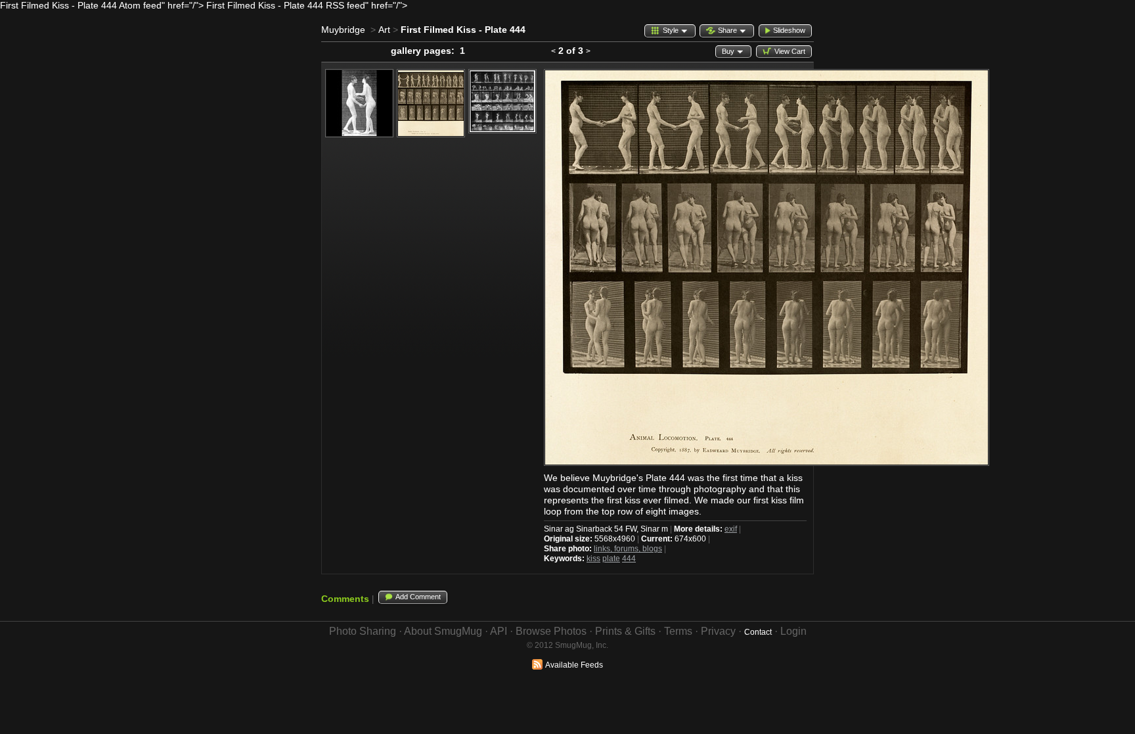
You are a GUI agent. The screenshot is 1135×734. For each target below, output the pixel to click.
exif (730, 529)
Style (671, 30)
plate (611, 558)
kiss (593, 558)
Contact (758, 632)
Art (384, 29)
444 (629, 558)
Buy (728, 51)
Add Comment (418, 597)
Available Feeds (574, 665)
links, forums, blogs (628, 548)
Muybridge (343, 29)
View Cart (789, 51)
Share (727, 30)
